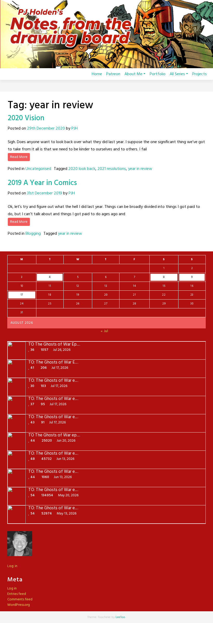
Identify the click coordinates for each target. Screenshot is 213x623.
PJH (74, 128)
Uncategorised (38, 169)
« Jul (104, 331)
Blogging (33, 233)
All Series (177, 74)
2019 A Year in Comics (42, 183)
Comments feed (19, 599)
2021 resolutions (111, 169)
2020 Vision (26, 118)
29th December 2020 (46, 128)
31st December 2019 (44, 193)
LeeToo (120, 617)
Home (97, 74)
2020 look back (81, 169)
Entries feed (16, 594)
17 (22, 295)
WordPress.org (18, 605)
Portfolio (157, 74)
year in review (140, 169)
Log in (12, 566)
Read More (19, 157)
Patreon (113, 74)
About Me (133, 74)
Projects (199, 74)
